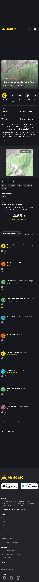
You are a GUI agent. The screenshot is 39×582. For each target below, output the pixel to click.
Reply (3, 253)
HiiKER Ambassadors (8, 551)
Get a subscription (7, 539)
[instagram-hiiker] (18, 577)
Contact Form (6, 557)
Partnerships (5, 532)
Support (4, 521)
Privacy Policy (6, 566)
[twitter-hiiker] (11, 577)
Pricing (3, 535)
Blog (2, 525)
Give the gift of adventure (10, 542)
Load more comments (11, 422)
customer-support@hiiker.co (11, 554)
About (3, 518)
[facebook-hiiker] (4, 577)
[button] (5, 140)
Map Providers (6, 528)
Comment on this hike (11, 234)
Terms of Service (7, 569)
